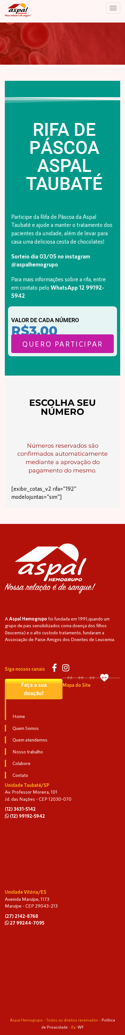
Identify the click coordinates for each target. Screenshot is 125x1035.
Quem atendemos (30, 739)
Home (19, 716)
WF (81, 1027)
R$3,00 (34, 331)
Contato (20, 775)
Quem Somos (26, 728)
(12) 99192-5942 (27, 816)
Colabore (21, 763)
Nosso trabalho (28, 751)
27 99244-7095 (26, 923)
